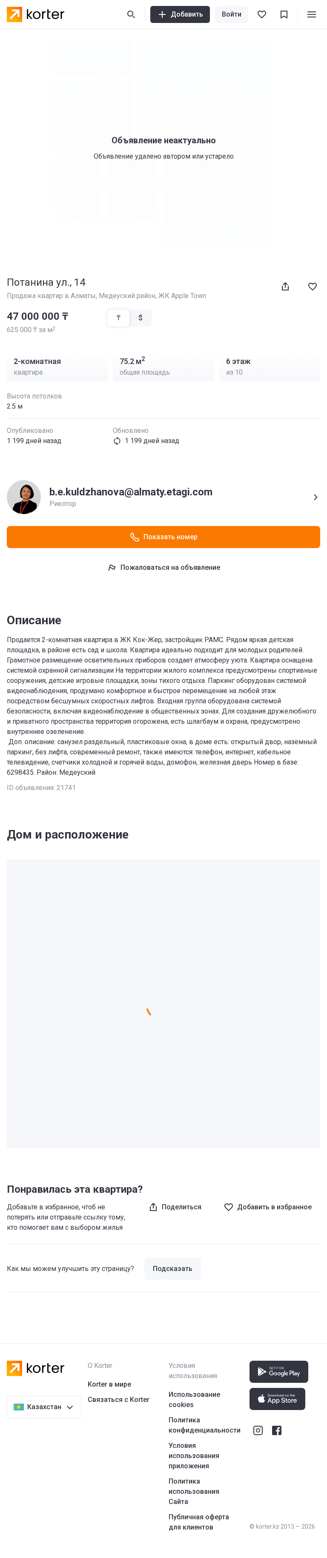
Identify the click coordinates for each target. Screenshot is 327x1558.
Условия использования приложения (194, 1455)
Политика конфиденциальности (205, 1425)
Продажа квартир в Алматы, (53, 296)
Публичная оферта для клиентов (199, 1522)
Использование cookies (194, 1399)
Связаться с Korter (118, 1400)
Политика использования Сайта (194, 1491)
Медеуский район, (128, 296)
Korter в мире (109, 1384)
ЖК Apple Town (182, 296)
